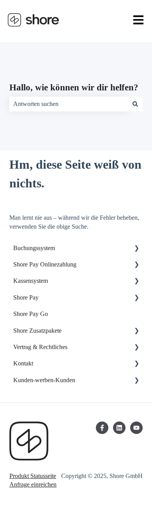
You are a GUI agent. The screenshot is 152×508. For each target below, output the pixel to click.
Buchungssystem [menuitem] (34, 248)
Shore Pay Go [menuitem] (30, 313)
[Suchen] (135, 104)
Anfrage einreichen (33, 484)
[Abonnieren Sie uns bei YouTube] (136, 428)
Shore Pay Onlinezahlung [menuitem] (44, 264)
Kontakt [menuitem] (23, 363)
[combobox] (68, 104)
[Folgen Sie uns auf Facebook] (102, 428)
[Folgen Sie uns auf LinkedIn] (119, 428)
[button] (136, 249)
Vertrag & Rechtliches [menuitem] (40, 347)
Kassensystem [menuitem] (30, 280)
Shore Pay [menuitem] (26, 297)
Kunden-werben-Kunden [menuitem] (44, 380)
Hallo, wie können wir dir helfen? (73, 87)
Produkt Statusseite (32, 476)
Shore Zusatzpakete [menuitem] (37, 330)
